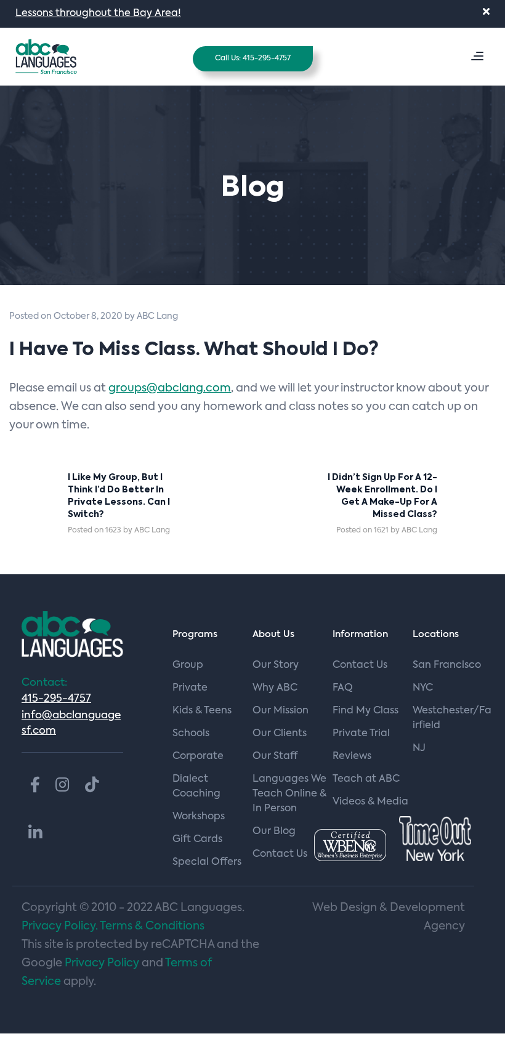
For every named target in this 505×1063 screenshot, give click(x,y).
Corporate (198, 756)
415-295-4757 (56, 699)
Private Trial (361, 734)
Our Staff (274, 756)
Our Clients (279, 734)
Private (190, 688)
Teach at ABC (366, 779)
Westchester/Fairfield (452, 718)
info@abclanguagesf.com (71, 723)
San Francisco (447, 665)
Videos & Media (370, 802)
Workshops (198, 817)
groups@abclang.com (169, 388)
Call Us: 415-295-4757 (253, 58)
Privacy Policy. (60, 926)
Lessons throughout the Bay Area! (98, 13)
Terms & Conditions (152, 926)
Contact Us (360, 665)
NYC (423, 688)
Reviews (352, 756)
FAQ (343, 688)
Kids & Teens (202, 711)
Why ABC (274, 688)
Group (187, 665)
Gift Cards (197, 839)
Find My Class (365, 711)
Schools (190, 734)
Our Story (275, 665)
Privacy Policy (102, 963)
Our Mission (280, 711)
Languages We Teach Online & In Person (289, 794)
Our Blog (274, 831)
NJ (419, 748)
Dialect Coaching (196, 786)
